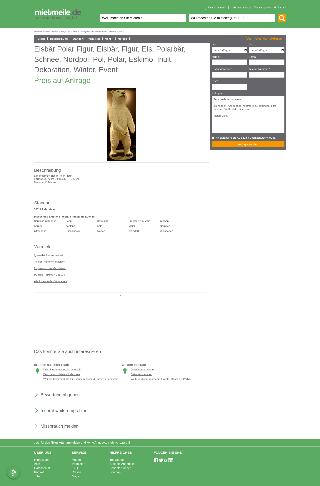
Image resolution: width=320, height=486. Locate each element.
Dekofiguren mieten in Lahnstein (62, 369)
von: (214, 44)
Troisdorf (134, 231)
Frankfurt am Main (139, 221)
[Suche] (282, 18)
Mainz (132, 226)
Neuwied (165, 226)
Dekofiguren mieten (142, 369)
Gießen (164, 221)
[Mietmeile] (58, 14)
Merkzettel (280, 7)
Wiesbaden (166, 231)
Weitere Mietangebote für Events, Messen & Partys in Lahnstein (80, 379)
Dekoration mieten (141, 374)
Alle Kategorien (262, 7)
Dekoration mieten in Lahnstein (61, 374)
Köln (99, 226)
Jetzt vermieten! (216, 7)
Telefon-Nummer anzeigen (49, 261)
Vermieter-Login (242, 7)
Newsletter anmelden (65, 442)
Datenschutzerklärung (262, 137)
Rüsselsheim (73, 231)
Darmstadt (103, 221)
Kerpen (38, 226)
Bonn (69, 221)
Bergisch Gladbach (45, 221)
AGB (239, 137)
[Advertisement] (120, 322)
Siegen (101, 231)
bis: (251, 44)
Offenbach (40, 231)
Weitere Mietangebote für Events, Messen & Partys (161, 379)
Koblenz (70, 226)
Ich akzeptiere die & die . (246, 137)
